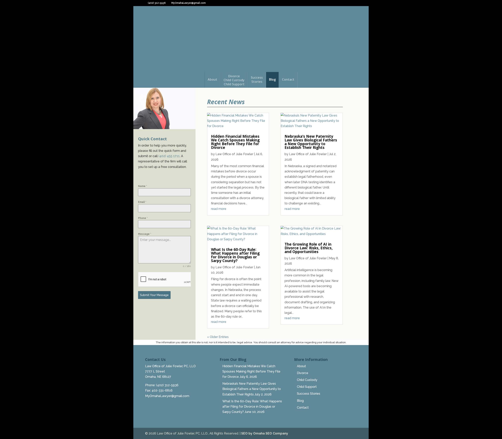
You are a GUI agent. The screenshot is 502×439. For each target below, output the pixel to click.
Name (142, 186)
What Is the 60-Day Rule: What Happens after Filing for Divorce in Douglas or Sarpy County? (235, 255)
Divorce (302, 373)
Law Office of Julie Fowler (234, 154)
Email (142, 202)
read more (218, 209)
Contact (288, 79)
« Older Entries (218, 337)
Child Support (307, 387)
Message (144, 234)
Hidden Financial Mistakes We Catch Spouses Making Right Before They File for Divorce (235, 142)
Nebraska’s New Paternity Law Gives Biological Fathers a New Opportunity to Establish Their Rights (311, 142)
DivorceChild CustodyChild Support (234, 80)
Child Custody (307, 380)
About (212, 79)
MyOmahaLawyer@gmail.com (167, 396)
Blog (272, 79)
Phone (143, 218)
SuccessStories (257, 80)
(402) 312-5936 (156, 3)
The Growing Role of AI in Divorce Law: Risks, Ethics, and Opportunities (309, 248)
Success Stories (308, 393)
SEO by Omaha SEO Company (264, 433)
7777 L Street (155, 371)
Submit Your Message (154, 295)
